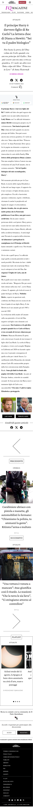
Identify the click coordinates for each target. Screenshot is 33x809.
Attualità (16, 20)
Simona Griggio (17, 74)
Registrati (23, 732)
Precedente (16, 461)
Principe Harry (23, 416)
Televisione (20, 12)
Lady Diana (8, 416)
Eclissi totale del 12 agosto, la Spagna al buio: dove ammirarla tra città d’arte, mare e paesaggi (13, 678)
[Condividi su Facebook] (11, 80)
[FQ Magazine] (16, 8)
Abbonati (22, 2)
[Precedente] (16, 447)
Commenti (14, 87)
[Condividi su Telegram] (21, 80)
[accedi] (30, 2)
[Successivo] (16, 622)
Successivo (16, 538)
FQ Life (14, 12)
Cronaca (16, 468)
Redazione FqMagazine (14, 690)
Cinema (27, 12)
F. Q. (17, 533)
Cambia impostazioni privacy (11, 757)
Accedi (9, 732)
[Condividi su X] (16, 80)
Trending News (5, 12)
